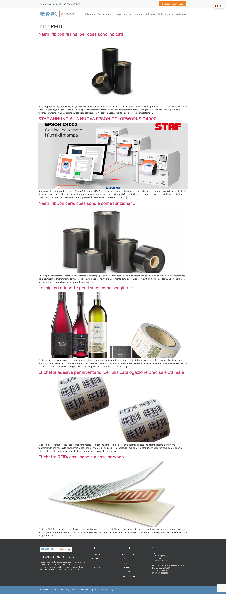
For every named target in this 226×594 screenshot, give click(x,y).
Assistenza (181, 14)
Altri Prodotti (164, 14)
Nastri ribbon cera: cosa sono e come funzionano (86, 203)
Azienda (89, 14)
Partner (95, 558)
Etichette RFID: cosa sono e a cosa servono (81, 456)
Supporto (95, 563)
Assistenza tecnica (129, 576)
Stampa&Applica (128, 572)
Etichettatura (104, 14)
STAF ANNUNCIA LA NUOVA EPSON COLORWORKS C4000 (97, 118)
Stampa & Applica (122, 14)
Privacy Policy (97, 567)
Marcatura (139, 14)
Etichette (150, 14)
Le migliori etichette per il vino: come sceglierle (85, 287)
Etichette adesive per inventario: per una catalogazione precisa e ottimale (111, 372)
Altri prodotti (126, 554)
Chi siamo (96, 554)
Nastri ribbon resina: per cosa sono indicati (80, 34)
